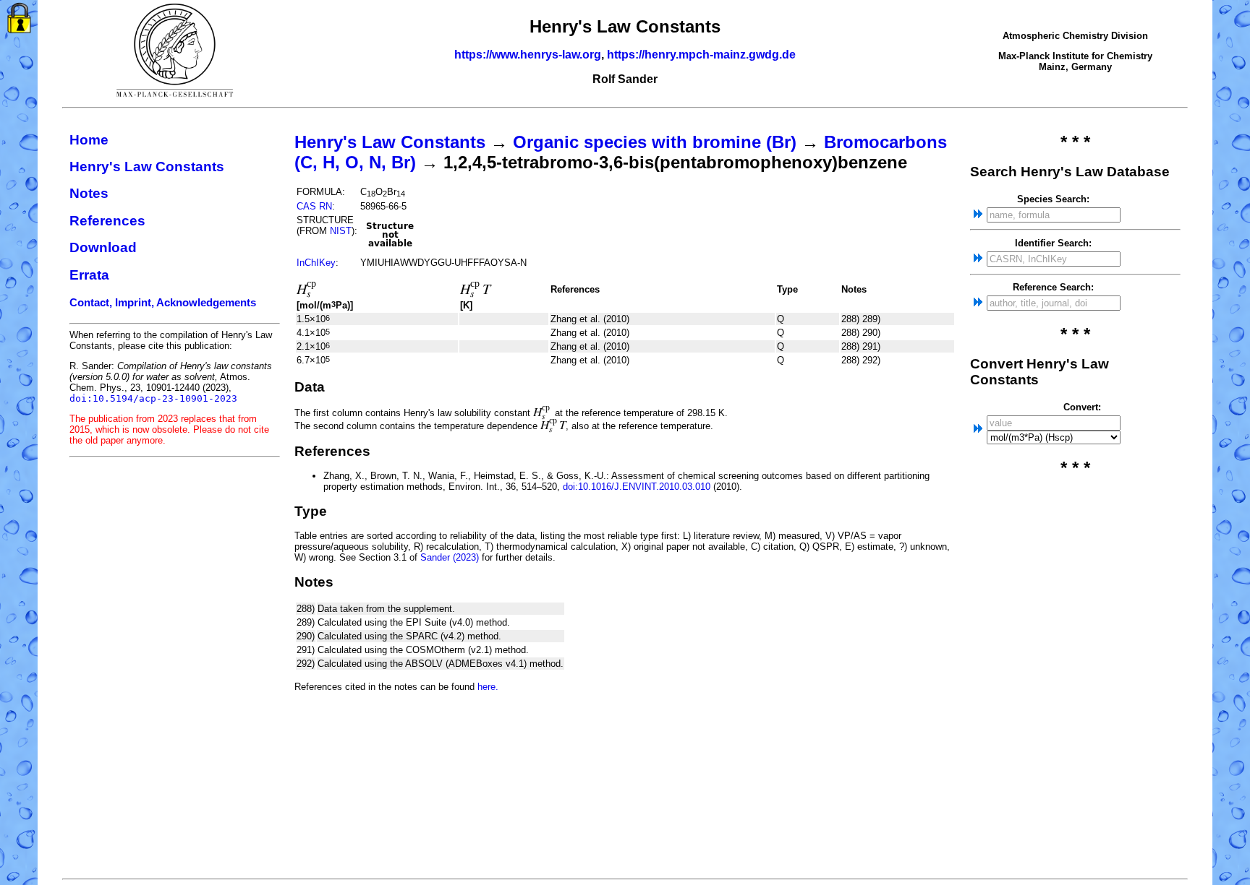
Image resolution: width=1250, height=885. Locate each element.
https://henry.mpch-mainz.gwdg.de (701, 54)
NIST (341, 230)
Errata (89, 274)
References (107, 220)
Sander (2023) (449, 557)
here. (487, 686)
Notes (89, 193)
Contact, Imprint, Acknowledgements (162, 302)
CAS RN (314, 206)
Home (89, 139)
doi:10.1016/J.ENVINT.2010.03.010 (636, 486)
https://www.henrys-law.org (527, 54)
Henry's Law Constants (146, 166)
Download (103, 247)
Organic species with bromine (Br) (654, 142)
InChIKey (316, 262)
